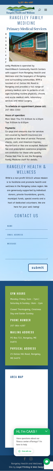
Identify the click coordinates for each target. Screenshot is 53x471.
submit (38, 267)
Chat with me (26, 451)
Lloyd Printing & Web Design (30, 467)
